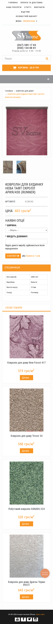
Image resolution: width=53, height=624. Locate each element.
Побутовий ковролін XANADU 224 (26, 508)
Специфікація (12, 267)
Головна (13, 2)
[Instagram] (35, 619)
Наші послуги (13, 7)
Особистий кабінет (26, 16)
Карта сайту (40, 614)
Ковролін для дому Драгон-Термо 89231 (26, 583)
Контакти (39, 7)
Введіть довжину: (16, 236)
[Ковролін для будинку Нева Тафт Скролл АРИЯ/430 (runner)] (26, 131)
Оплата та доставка (31, 2)
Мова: (26, 21)
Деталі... (26, 377)
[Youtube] (17, 619)
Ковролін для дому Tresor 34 (26, 435)
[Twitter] (29, 619)
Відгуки (25, 12)
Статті (27, 7)
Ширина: (11, 225)
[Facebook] (23, 619)
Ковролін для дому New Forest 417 (26, 362)
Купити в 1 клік (33, 255)
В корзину (12, 256)
